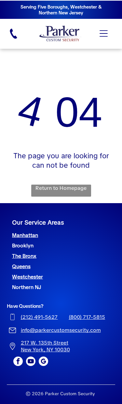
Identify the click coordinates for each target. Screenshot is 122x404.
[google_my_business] (43, 362)
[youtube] (30, 362)
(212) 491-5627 (39, 317)
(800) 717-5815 (87, 317)
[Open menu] (103, 33)
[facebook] (18, 362)
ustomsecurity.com (77, 330)
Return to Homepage (61, 188)
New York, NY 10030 (45, 349)
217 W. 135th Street (44, 342)
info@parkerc (37, 330)
